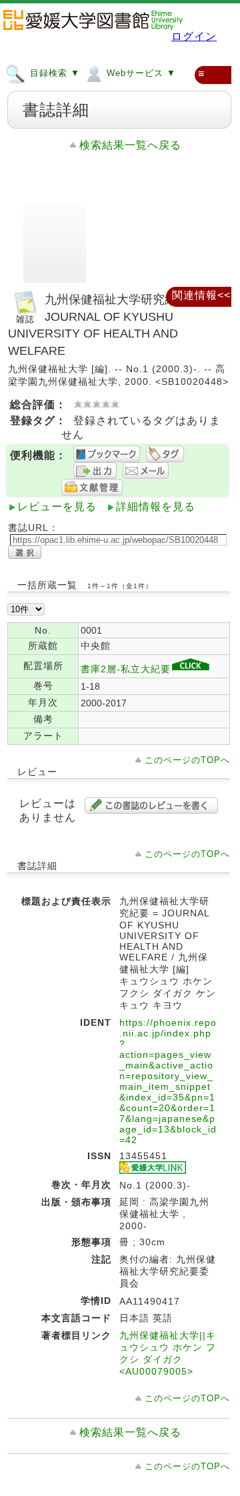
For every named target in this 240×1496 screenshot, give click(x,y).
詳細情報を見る (155, 506)
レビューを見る (57, 506)
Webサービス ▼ (139, 73)
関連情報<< (201, 295)
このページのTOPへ (187, 760)
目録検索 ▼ (53, 73)
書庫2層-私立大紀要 (126, 669)
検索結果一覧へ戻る (130, 145)
